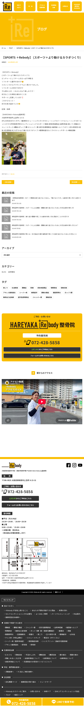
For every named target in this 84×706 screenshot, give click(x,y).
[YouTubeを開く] (80, 465)
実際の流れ (63, 610)
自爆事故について (66, 658)
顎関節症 (54, 288)
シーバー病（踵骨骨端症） (15, 641)
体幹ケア (47, 691)
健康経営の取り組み (28, 682)
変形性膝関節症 (23, 297)
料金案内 (77, 614)
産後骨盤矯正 (42, 288)
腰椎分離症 (45, 292)
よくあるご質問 (41, 614)
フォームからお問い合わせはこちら (20, 505)
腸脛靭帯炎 (57, 292)
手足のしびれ (31, 655)
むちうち (8, 655)
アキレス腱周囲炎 (9, 292)
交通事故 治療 (53, 6)
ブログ (11, 48)
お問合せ (65, 6)
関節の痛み (74, 655)
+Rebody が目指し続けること (16, 610)
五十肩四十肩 (51, 634)
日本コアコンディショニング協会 (67, 691)
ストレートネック (33, 638)
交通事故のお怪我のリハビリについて (38, 661)
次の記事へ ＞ (76, 182)
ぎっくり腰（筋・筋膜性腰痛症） (43, 631)
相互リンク (58, 592)
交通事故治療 (9, 650)
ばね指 (72, 634)
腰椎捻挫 (49, 297)
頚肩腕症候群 (34, 641)
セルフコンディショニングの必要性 (18, 614)
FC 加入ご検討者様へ (25, 671)
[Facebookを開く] (68, 465)
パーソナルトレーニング (60, 614)
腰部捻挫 (52, 655)
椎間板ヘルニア (72, 627)
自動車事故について (32, 658)
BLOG (13, 174)
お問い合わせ (35, 691)
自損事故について (50, 658)
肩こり (5, 288)
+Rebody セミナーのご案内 (15, 691)
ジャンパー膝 (37, 297)
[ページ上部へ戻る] (81, 594)
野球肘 (33, 645)
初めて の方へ (19, 6)
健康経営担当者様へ (12, 617)
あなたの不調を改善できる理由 (43, 610)
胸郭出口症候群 (8, 297)
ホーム (4, 48)
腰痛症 (24, 288)
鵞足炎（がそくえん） (52, 638)
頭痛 (31, 288)
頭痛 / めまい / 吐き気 (13, 658)
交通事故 (15, 288)
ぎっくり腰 (68, 292)
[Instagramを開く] (74, 465)
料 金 (30, 6)
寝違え (31, 634)
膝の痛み (63, 655)
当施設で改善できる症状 (13, 623)
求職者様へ (9, 671)
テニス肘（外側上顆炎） (14, 638)
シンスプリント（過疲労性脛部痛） (55, 641)
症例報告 (11, 272)
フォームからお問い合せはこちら (42, 355)
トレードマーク (46, 682)
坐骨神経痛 (58, 627)
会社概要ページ (11, 682)
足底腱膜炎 (21, 634)
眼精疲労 (34, 292)
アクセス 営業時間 (42, 6)
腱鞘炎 (61, 631)
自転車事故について (12, 661)
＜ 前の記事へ (8, 182)
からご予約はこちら (42, 349)
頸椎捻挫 (64, 288)
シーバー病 (23, 292)
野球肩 (24, 645)
